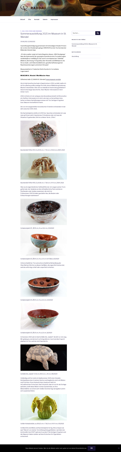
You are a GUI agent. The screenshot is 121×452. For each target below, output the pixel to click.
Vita (29, 19)
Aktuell (22, 19)
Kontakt (36, 19)
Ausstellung (75, 56)
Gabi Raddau (37, 31)
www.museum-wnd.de (53, 79)
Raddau (38, 8)
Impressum (54, 19)
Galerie (45, 19)
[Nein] (119, 448)
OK (91, 448)
